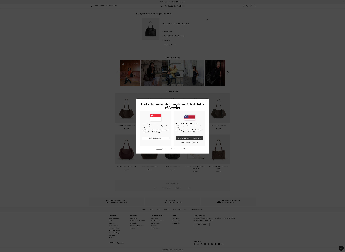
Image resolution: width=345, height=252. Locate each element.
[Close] (206, 100)
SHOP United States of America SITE (189, 138)
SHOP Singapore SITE (155, 138)
